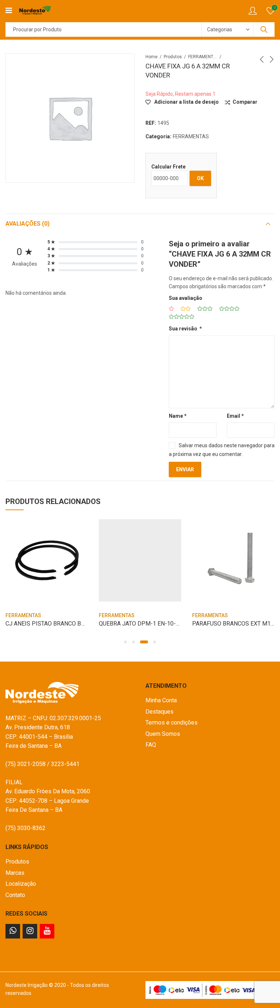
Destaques (159, 711)
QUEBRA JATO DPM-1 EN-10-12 (140, 623)
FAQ (150, 744)
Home (151, 56)
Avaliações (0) (27, 223)
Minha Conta (161, 700)
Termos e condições (171, 722)
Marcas (14, 872)
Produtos (173, 56)
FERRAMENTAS (202, 56)
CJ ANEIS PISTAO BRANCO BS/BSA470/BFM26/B (70, 623)
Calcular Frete (168, 167)
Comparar (245, 102)
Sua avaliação (185, 298)
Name (178, 416)
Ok (200, 178)
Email (235, 416)
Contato (15, 895)
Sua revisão (185, 329)
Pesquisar (264, 29)
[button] (125, 642)
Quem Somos (162, 733)
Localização (20, 883)
